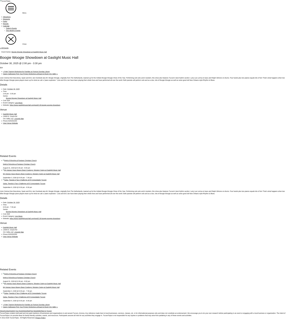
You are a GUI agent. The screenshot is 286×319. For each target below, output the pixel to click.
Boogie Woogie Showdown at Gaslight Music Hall (23, 98)
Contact (7, 311)
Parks (5, 21)
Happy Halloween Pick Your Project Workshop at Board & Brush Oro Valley (30, 74)
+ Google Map (19, 119)
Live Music (18, 103)
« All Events (4, 48)
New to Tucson (46, 311)
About (2, 311)
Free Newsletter (35, 311)
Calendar (6, 26)
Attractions (7, 17)
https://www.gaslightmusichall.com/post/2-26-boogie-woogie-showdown (35, 105)
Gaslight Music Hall (10, 114)
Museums (6, 19)
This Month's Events (13, 30)
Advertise (26, 311)
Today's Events (11, 28)
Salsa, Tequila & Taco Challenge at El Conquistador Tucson (24, 184)
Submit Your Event (16, 311)
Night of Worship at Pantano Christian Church (19, 164)
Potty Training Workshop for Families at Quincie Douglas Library (26, 72)
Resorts (5, 24)
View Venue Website (10, 123)
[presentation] (20, 160)
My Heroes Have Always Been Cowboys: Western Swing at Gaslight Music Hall (31, 174)
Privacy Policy (40, 318)
